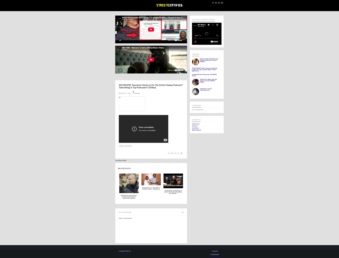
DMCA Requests (196, 130)
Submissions (196, 124)
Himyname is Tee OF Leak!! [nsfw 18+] (206, 89)
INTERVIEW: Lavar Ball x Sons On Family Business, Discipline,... (173, 192)
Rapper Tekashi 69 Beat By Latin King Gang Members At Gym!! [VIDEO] (209, 60)
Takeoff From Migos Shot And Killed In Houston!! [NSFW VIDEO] (208, 81)
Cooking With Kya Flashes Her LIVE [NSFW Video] (204, 75)
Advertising (195, 128)
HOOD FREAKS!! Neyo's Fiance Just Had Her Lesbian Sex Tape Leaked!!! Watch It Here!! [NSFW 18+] (204, 70)
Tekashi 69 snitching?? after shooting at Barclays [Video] (129, 197)
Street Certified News (124, 252)
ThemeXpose (215, 252)
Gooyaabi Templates (215, 256)
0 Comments (136, 93)
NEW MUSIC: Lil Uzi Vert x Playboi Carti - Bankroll (151, 188)
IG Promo (194, 126)
